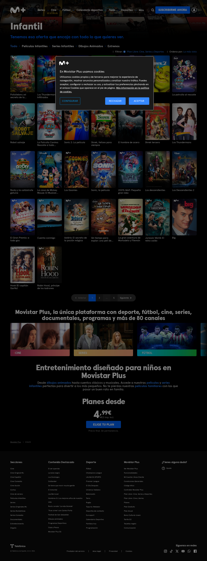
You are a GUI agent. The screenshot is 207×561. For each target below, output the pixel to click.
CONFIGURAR (70, 100)
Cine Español (15, 477)
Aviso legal (97, 551)
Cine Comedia (16, 481)
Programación (92, 528)
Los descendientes (155, 190)
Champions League (94, 473)
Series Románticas (17, 511)
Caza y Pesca (53, 527)
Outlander (52, 481)
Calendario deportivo (90, 9)
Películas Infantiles (18, 498)
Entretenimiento (17, 524)
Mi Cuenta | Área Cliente (134, 477)
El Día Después (92, 486)
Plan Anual (128, 511)
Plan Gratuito (129, 507)
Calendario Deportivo (95, 519)
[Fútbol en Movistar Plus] (166, 339)
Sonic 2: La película (74, 142)
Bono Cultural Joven (132, 515)
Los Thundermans (181, 142)
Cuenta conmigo (46, 238)
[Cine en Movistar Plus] (40, 339)
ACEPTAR (139, 100)
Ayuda (168, 468)
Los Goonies (70, 190)
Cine (53, 9)
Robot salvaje (17, 142)
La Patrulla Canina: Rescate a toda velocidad (47, 143)
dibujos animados (59, 382)
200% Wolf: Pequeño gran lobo (129, 191)
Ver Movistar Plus (131, 469)
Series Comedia (16, 515)
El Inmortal (52, 490)
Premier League (92, 481)
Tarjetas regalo (130, 524)
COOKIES (129, 551)
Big (173, 237)
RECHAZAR (115, 100)
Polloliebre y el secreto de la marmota (18, 96)
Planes (126, 502)
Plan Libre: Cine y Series (134, 498)
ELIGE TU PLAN (103, 424)
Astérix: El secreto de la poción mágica (75, 239)
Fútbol (66, 9)
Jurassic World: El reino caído (154, 239)
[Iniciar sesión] (194, 10)
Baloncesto (90, 494)
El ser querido (54, 469)
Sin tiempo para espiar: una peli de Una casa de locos (101, 239)
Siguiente (124, 298)
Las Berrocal (53, 494)
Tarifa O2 (128, 519)
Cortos (13, 490)
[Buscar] (152, 10)
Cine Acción (15, 486)
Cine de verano (16, 494)
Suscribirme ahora (172, 10)
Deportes (127, 9)
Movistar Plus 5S (54, 532)
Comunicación (130, 528)
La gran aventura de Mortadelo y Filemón (129, 239)
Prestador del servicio (76, 551)
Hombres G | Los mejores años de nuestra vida (65, 500)
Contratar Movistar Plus (133, 490)
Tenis (112, 9)
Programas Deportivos (57, 523)
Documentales (16, 519)
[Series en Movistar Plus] (103, 339)
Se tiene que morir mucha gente (61, 486)
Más (141, 10)
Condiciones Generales (133, 481)
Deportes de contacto (95, 511)
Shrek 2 (149, 94)
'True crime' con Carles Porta (60, 510)
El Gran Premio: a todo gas (19, 239)
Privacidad (113, 551)
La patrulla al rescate (184, 94)
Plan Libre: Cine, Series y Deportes (138, 494)
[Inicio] (17, 10)
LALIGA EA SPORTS (93, 477)
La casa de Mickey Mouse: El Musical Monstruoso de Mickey (49, 191)
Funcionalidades (130, 473)
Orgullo (13, 528)
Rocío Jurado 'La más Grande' (60, 506)
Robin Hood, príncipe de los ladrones (48, 287)
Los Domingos (53, 477)
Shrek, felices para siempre (101, 143)
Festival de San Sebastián (58, 515)
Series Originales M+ (18, 507)
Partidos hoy (91, 524)
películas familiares (148, 386)
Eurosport (90, 515)
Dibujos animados (55, 519)
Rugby (88, 502)
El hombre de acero (128, 142)
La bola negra (54, 473)
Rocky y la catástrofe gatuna (21, 191)
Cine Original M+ (17, 473)
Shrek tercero (152, 142)
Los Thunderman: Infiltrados (46, 96)
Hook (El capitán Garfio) (19, 287)
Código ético (129, 486)
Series (41, 9)
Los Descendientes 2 (183, 190)
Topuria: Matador (93, 507)
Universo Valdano (93, 490)
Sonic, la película (100, 190)
